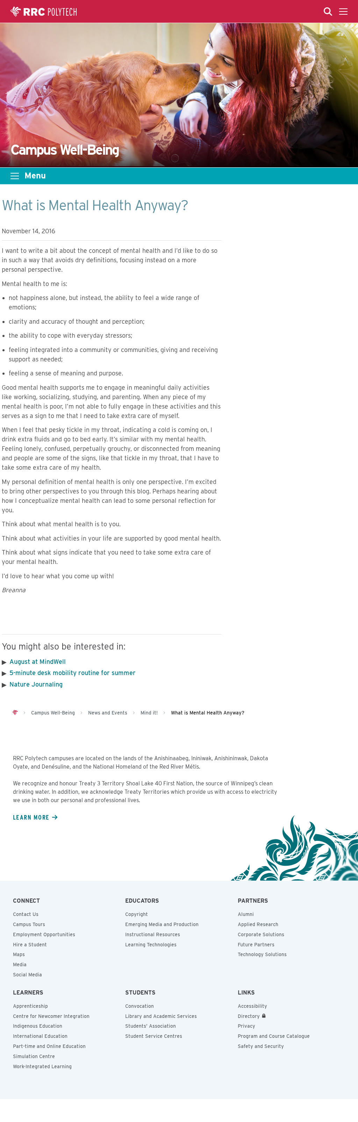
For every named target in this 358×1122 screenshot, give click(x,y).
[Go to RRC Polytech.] (15, 713)
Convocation (139, 1006)
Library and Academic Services (161, 1016)
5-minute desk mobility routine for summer (73, 672)
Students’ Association (150, 1026)
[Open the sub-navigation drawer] (14, 176)
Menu (35, 175)
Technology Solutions (262, 954)
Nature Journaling (36, 684)
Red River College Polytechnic (43, 11)
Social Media (27, 974)
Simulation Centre (34, 1056)
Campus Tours (29, 924)
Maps (19, 954)
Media (20, 964)
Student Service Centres (153, 1036)
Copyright (136, 914)
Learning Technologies (151, 944)
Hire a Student (30, 944)
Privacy (246, 1026)
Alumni (246, 914)
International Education (40, 1036)
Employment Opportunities (44, 934)
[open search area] (328, 11)
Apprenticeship (30, 1006)
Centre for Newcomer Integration (51, 1016)
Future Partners (256, 944)
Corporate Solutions (261, 934)
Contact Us (25, 914)
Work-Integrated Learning (42, 1066)
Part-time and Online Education (49, 1046)
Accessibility (252, 1006)
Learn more (31, 817)
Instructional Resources (152, 934)
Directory (249, 1016)
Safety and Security (261, 1046)
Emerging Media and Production (162, 924)
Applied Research (258, 924)
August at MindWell (37, 661)
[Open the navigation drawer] (343, 11)
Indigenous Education (37, 1026)
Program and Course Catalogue (274, 1036)
